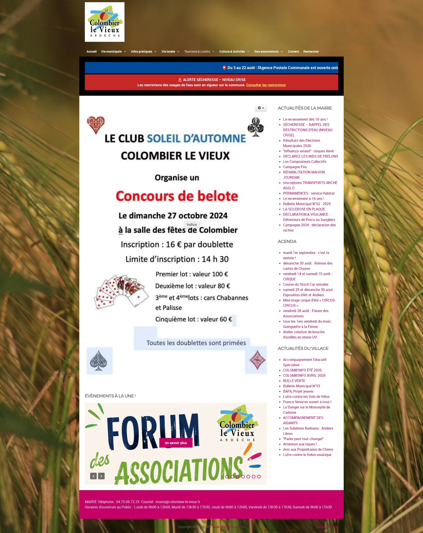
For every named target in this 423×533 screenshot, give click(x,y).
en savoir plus (176, 442)
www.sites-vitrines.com (228, 527)
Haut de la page (327, 527)
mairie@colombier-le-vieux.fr (178, 501)
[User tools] (261, 108)
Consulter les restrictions (266, 85)
